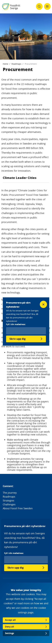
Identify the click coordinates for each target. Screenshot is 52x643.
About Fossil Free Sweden (18, 508)
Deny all (9, 626)
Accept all (10, 619)
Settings (9, 633)
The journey (10, 492)
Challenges (9, 504)
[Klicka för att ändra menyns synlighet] (47, 6)
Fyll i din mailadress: (14, 553)
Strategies (8, 500)
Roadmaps (16, 64)
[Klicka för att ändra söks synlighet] (39, 6)
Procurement (31, 64)
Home (5, 64)
